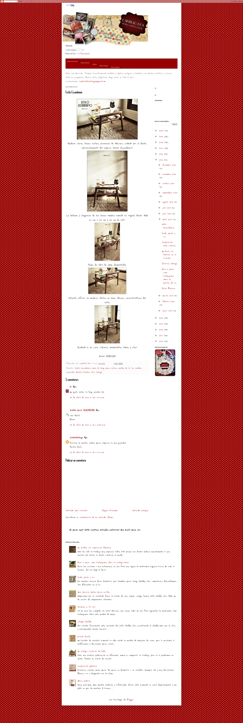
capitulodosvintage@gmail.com (92, 81)
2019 (161, 136)
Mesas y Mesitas (115, 67)
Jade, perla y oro (86, 577)
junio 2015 (167, 213)
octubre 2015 (168, 183)
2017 (161, 148)
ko (71, 386)
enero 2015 (168, 310)
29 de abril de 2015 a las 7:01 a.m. (87, 397)
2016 (161, 154)
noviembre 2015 (169, 174)
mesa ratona (111, 368)
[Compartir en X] (118, 364)
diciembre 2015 (169, 165)
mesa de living (98, 368)
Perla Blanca (168, 288)
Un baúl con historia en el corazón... (169, 255)
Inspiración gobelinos (87, 666)
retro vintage (96, 372)
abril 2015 (168, 219)
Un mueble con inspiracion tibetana (94, 547)
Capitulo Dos (86, 363)
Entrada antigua (140, 510)
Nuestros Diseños (85, 62)
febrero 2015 (168, 301)
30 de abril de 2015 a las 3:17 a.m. (87, 452)
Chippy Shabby (84, 621)
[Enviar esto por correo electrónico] (115, 364)
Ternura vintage (169, 263)
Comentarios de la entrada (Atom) (96, 517)
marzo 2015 (168, 295)
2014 (161, 318)
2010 (161, 341)
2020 (161, 130)
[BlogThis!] (116, 364)
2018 (161, 142)
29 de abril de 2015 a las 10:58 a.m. (87, 424)
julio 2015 (167, 207)
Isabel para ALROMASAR (82, 410)
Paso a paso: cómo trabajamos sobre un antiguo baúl (103, 562)
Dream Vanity (84, 636)
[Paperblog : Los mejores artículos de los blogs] (70, 6)
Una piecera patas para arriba (94, 592)
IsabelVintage (76, 437)
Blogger (130, 699)
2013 (161, 323)
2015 (161, 159)
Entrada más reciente (76, 510)
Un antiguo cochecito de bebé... (92, 651)
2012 (161, 329)
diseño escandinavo (83, 368)
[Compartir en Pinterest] (122, 364)
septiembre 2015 (170, 192)
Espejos (95, 64)
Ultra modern (84, 680)
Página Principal (110, 510)
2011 (161, 335)
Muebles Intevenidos (72, 61)
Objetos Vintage (104, 65)
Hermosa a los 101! (86, 606)
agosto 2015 (168, 202)
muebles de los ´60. (126, 368)
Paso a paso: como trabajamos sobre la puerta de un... (169, 276)
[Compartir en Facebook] (120, 364)
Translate (85, 53)
